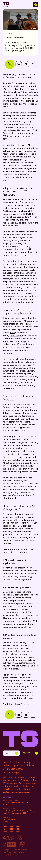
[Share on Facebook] (26, 64)
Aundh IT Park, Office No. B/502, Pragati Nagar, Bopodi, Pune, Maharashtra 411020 (19, 812)
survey (13, 333)
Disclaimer (21, 852)
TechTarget (16, 336)
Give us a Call (26, 753)
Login (4, 852)
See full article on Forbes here (17, 704)
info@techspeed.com (9, 819)
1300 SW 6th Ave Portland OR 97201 (15, 802)
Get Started (7, 753)
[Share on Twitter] (33, 64)
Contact (5, 821)
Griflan (10, 855)
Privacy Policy (12, 852)
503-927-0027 (8, 804)
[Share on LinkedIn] (19, 64)
